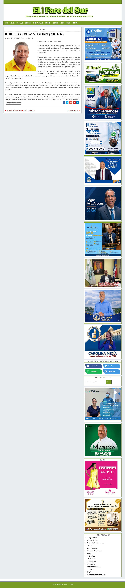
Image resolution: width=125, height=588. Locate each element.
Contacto (75, 23)
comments (29, 38)
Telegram (111, 371)
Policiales (55, 23)
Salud (68, 23)
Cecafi (89, 572)
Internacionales (38, 23)
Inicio (6, 23)
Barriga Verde (92, 538)
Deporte (47, 23)
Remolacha (91, 564)
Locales (12, 23)
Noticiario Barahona (94, 551)
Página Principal (29, 110)
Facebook (94, 366)
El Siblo (89, 546)
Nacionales (20, 23)
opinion (43, 29)
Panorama (90, 569)
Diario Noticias (92, 548)
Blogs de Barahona (93, 567)
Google (89, 553)
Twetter (111, 366)
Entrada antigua (73, 110)
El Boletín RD (91, 559)
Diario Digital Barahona (95, 543)
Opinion (62, 23)
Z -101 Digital (91, 561)
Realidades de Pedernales (96, 575)
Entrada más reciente (14, 110)
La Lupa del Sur (92, 540)
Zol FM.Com (91, 556)
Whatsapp (94, 371)
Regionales (28, 23)
